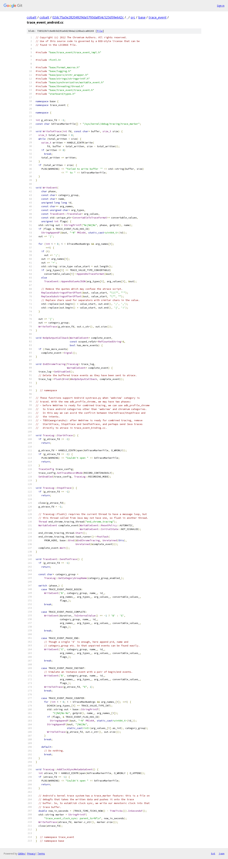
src (133, 17)
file (100, 31)
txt (213, 853)
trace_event (158, 17)
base (142, 17)
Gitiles (21, 853)
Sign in (220, 5)
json (221, 853)
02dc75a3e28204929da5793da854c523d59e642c (88, 17)
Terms (41, 853)
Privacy (31, 853)
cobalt (32, 17)
